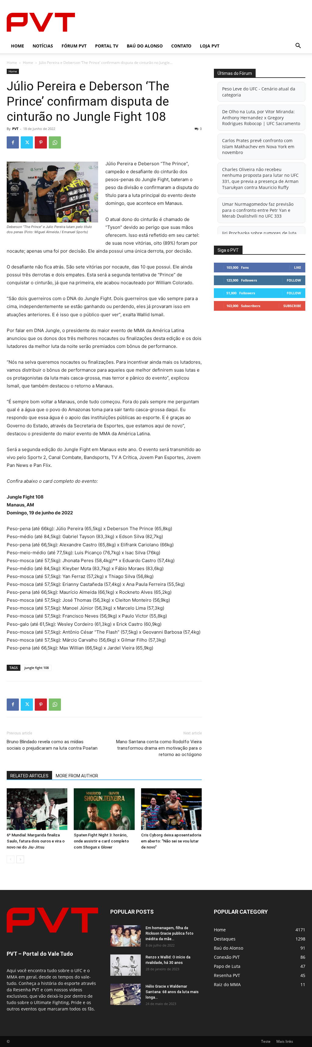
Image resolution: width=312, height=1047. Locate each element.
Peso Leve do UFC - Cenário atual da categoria (258, 92)
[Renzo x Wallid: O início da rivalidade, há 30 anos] (125, 965)
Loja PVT (209, 46)
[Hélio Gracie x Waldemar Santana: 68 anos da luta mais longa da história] (125, 994)
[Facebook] (13, 142)
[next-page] (20, 859)
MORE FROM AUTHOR (77, 775)
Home (17, 46)
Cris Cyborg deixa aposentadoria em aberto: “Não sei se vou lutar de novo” (171, 841)
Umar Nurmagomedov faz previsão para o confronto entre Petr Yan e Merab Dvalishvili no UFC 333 (257, 210)
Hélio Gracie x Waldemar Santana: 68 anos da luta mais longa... (172, 992)
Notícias (43, 46)
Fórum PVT (74, 46)
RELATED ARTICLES (29, 775)
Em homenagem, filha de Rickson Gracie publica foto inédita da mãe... (169, 933)
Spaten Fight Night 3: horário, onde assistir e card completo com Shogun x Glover (101, 841)
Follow (294, 280)
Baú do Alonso (145, 46)
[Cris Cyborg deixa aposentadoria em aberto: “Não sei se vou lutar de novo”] (171, 809)
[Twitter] (27, 142)
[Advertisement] (194, 22)
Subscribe (292, 305)
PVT (15, 128)
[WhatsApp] (55, 142)
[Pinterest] (41, 142)
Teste (266, 1041)
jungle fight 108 (36, 667)
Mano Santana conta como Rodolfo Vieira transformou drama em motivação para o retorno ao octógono (159, 748)
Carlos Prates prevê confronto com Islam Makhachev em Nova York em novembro (258, 146)
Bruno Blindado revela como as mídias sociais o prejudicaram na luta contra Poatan (52, 745)
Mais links (284, 1041)
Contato (181, 46)
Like (297, 267)
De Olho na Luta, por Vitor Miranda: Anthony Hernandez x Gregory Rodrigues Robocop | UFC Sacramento (261, 117)
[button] (298, 46)
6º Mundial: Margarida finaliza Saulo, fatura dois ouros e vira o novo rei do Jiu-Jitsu (36, 841)
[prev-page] (10, 859)
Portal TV (106, 46)
